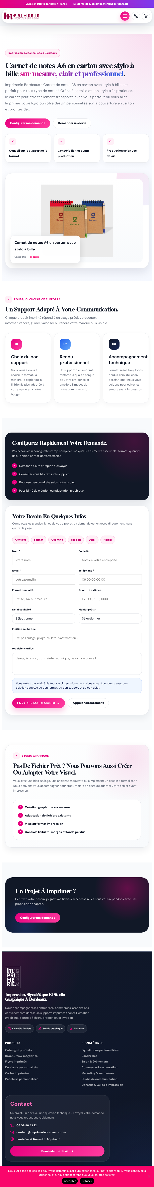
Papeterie (33, 256)
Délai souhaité (21, 609)
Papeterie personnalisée (21, 1079)
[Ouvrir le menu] (125, 16)
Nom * (16, 551)
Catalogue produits (18, 1050)
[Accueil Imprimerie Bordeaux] (61, 16)
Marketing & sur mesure (98, 1073)
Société (84, 551)
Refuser (87, 1181)
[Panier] (146, 16)
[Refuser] (149, 1176)
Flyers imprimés (16, 1061)
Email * (16, 570)
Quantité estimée (90, 590)
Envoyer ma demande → (38, 703)
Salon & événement (95, 1061)
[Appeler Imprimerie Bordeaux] (136, 16)
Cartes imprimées (17, 1073)
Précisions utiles (23, 648)
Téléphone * (86, 570)
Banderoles (89, 1056)
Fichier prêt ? (87, 609)
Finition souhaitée (24, 629)
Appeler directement (88, 703)
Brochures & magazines (21, 1056)
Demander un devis (72, 123)
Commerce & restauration (100, 1067)
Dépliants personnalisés (21, 1067)
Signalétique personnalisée (100, 1050)
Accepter (70, 1181)
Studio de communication (100, 1079)
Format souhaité (22, 590)
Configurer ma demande (27, 123)
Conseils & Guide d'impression (102, 1085)
